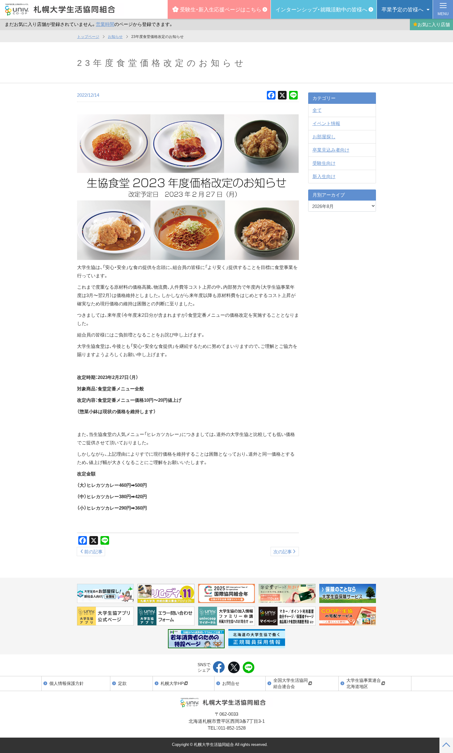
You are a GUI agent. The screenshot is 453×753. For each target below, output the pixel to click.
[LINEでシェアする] (248, 667)
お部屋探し (324, 136)
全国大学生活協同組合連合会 (290, 683)
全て (317, 110)
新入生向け (324, 176)
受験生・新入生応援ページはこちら (220, 9)
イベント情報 (326, 123)
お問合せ (230, 683)
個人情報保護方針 (66, 683)
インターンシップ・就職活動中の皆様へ (321, 9)
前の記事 (93, 551)
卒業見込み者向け (330, 149)
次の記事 (282, 551)
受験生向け (324, 163)
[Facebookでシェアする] (219, 667)
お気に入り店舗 (434, 24)
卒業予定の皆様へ (402, 9)
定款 (122, 683)
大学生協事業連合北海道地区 (363, 683)
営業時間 (105, 24)
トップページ (88, 36)
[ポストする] (234, 667)
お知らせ (115, 36)
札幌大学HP (172, 683)
